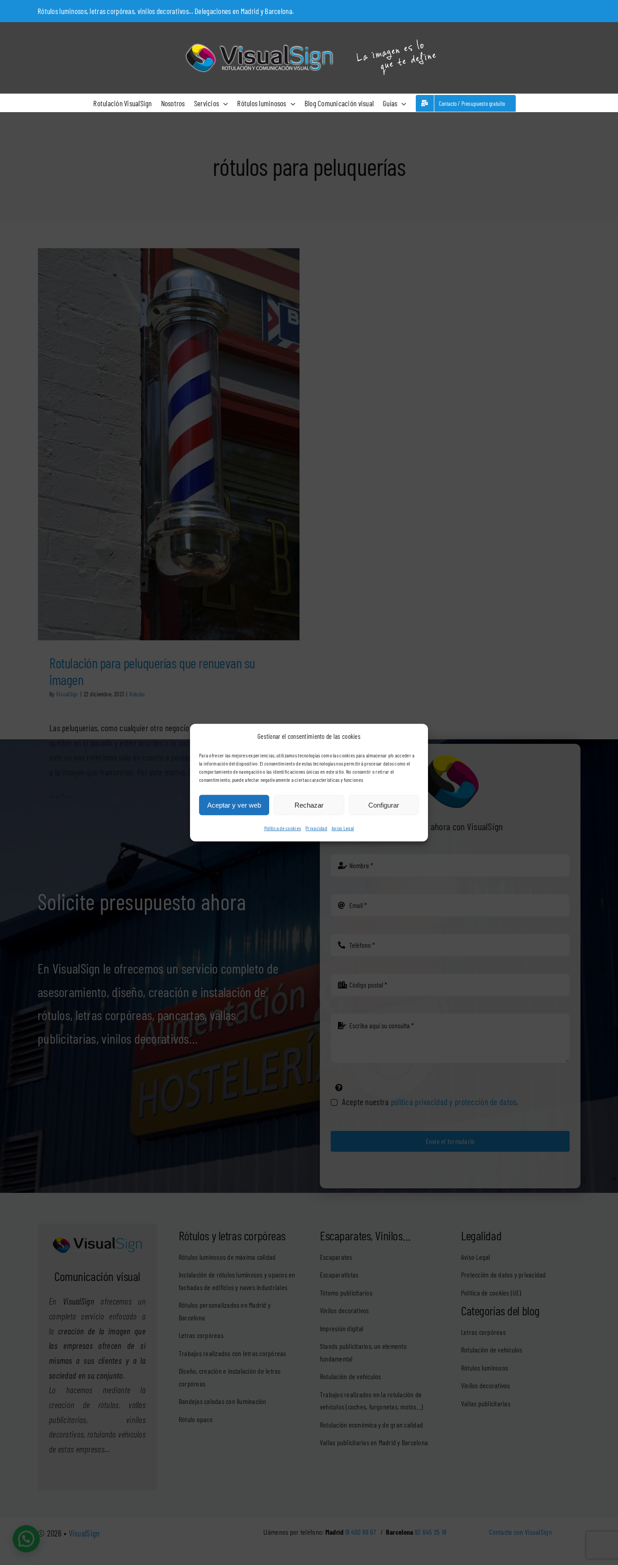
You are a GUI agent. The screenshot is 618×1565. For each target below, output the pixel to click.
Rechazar (309, 805)
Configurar (383, 805)
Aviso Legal (343, 828)
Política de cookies (282, 828)
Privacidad (316, 828)
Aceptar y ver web (234, 805)
